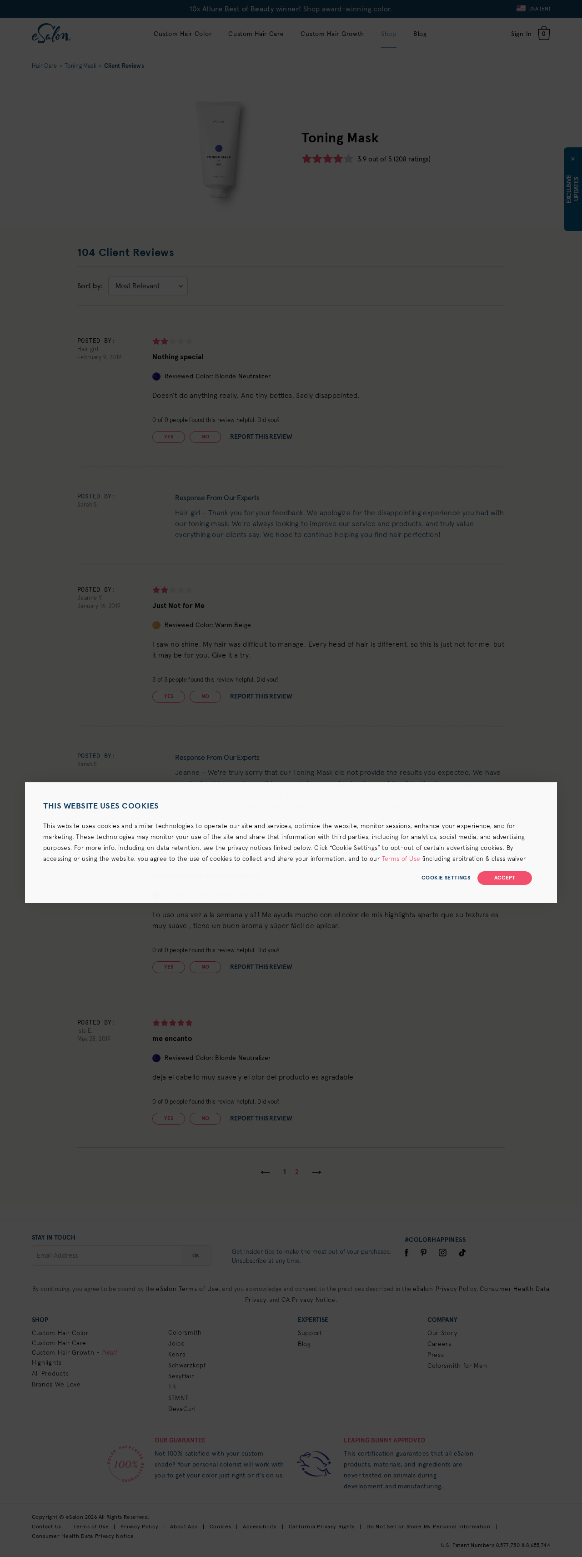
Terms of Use (401, 859)
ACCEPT (504, 878)
